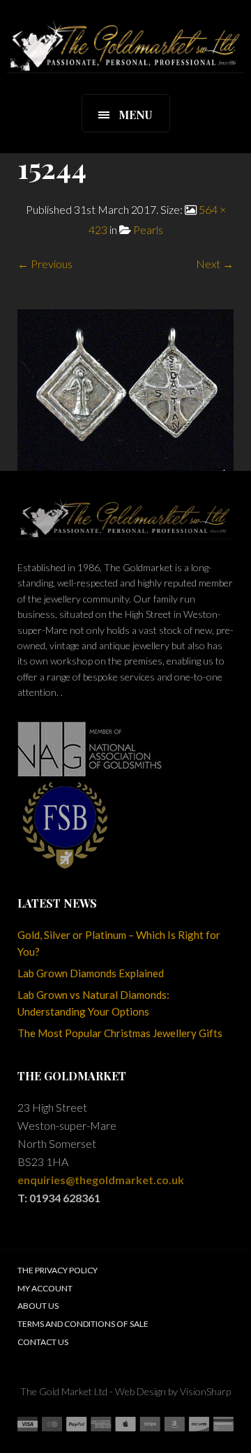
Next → (215, 263)
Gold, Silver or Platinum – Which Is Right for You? (118, 943)
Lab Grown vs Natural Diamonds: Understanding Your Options (93, 1003)
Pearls (148, 229)
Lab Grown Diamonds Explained (90, 973)
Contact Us (42, 1342)
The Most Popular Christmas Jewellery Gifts (119, 1033)
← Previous (45, 263)
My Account (45, 1288)
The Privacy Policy (57, 1270)
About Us (38, 1305)
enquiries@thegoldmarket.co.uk (100, 1179)
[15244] (125, 388)
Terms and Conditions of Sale (83, 1324)
